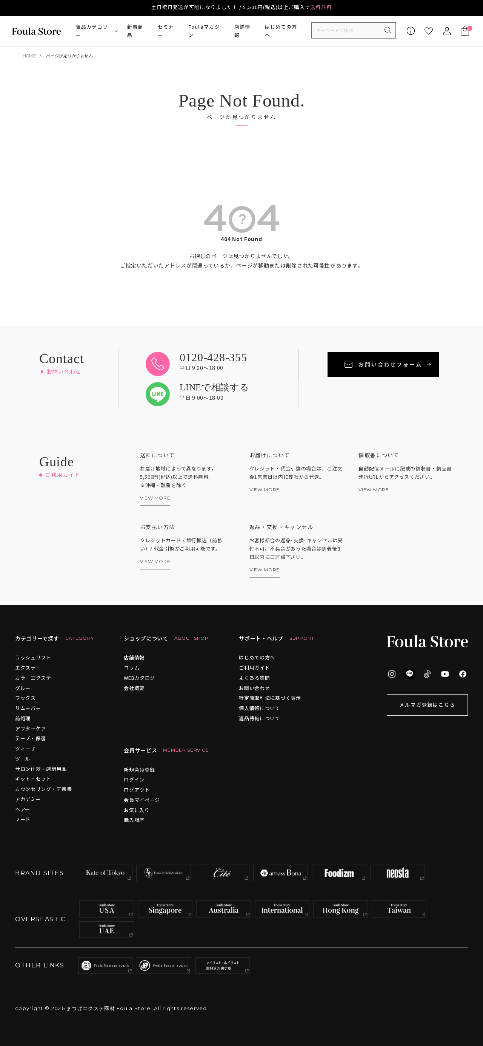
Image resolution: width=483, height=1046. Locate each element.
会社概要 (134, 688)
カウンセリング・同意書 (43, 788)
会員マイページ (142, 799)
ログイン (134, 779)
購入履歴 (134, 819)
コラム (131, 667)
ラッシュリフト (33, 657)
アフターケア (30, 728)
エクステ (25, 667)
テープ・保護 (30, 738)
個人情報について (259, 708)
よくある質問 (254, 677)
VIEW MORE (155, 498)
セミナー (166, 31)
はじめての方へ (281, 31)
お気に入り (137, 810)
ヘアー (22, 809)
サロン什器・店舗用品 (41, 768)
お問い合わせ (254, 688)
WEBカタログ (139, 677)
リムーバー (28, 708)
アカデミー (28, 799)
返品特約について (259, 718)
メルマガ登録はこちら (427, 704)
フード (23, 819)
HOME (29, 56)
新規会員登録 (139, 769)
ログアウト (137, 789)
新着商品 (135, 31)
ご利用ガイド (254, 667)
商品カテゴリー (91, 31)
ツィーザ (25, 748)
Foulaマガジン (204, 31)
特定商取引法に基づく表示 (270, 697)
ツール (23, 758)
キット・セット (33, 778)
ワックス (25, 697)
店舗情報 (242, 31)
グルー (23, 688)
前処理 (23, 718)
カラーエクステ (33, 677)
